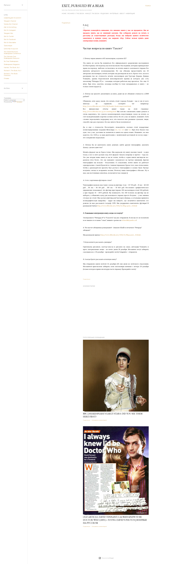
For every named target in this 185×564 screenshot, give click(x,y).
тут (116, 130)
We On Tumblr (9, 36)
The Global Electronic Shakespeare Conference (12, 52)
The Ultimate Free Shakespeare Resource (11, 57)
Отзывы (6, 78)
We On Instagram (10, 30)
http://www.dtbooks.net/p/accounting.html (99, 111)
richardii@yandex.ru (129, 220)
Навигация (130, 13)
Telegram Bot (8, 33)
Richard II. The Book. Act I (12, 70)
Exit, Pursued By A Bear (83, 5)
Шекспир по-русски (11, 49)
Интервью (114, 13)
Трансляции (8, 45)
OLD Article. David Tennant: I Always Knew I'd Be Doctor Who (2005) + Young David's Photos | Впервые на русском (115, 519)
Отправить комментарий (99, 420)
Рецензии (104, 13)
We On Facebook (10, 39)
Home (64, 13)
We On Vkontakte (10, 42)
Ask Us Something (10, 27)
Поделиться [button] (66, 23)
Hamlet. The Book (92, 13)
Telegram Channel (10, 21)
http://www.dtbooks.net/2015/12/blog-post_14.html (117, 206)
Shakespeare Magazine (12, 64)
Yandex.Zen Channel (11, 24)
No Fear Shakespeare (11, 61)
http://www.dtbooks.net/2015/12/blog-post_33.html (120, 235)
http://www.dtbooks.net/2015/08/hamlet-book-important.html (107, 106)
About (122, 13)
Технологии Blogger (108, 558)
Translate (19, 102)
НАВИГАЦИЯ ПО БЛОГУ (12, 18)
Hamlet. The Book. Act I (12, 67)
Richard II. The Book (75, 13)
